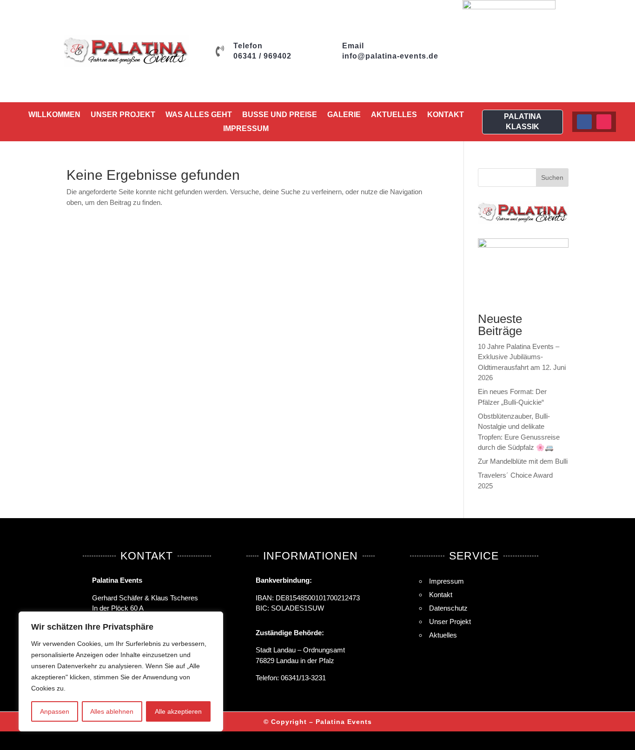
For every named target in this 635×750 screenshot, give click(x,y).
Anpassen (54, 711)
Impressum (246, 128)
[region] (121, 671)
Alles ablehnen (111, 711)
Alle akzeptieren (178, 711)
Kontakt (445, 115)
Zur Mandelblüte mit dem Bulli (523, 461)
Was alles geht (198, 115)
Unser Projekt (123, 115)
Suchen (552, 177)
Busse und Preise (279, 115)
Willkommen (54, 115)
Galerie (344, 115)
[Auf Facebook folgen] (584, 121)
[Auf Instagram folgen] (603, 121)
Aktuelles (394, 115)
